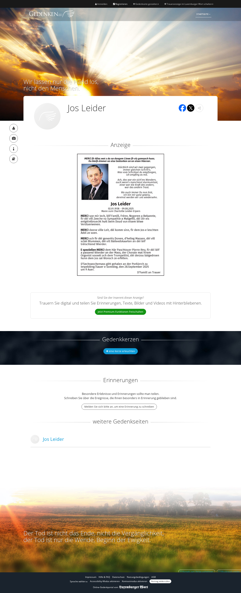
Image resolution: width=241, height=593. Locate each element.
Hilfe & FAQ (104, 577)
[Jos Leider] (13, 128)
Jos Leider (53, 439)
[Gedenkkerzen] (13, 148)
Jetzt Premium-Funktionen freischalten (120, 311)
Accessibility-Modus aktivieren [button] (105, 581)
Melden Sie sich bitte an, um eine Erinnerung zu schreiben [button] (119, 406)
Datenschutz (118, 577)
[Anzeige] (13, 138)
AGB (153, 577)
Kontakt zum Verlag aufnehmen (197, 571)
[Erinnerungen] (13, 159)
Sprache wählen (78, 581)
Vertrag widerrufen (160, 581)
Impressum (90, 577)
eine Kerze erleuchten (121, 351)
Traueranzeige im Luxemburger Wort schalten (189, 3)
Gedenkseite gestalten (146, 3)
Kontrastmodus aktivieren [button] (134, 581)
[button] (199, 108)
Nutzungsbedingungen (138, 577)
